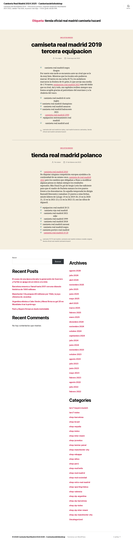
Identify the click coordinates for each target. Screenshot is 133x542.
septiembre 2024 (77, 336)
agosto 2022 (75, 382)
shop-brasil (74, 422)
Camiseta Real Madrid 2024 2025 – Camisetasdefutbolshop (41, 537)
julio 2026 (73, 275)
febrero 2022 (75, 391)
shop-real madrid (77, 473)
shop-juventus (76, 440)
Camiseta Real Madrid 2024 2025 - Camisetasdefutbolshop (33, 4)
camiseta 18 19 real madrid (52, 239)
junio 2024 (74, 345)
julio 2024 (73, 340)
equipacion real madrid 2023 (66, 84)
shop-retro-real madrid (79, 482)
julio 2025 (73, 289)
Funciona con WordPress (76, 537)
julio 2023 (73, 364)
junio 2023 (74, 368)
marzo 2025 (74, 308)
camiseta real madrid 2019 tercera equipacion (66, 48)
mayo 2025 (74, 298)
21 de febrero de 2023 (73, 162)
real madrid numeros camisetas (76, 129)
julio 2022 (73, 387)
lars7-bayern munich (78, 408)
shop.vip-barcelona (78, 501)
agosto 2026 (75, 271)
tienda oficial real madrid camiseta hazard (56, 241)
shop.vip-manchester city (80, 515)
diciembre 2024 (76, 322)
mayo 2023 (74, 373)
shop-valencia (75, 491)
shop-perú (74, 464)
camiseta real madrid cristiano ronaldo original (76, 239)
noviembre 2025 (76, 285)
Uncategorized (66, 37)
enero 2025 (74, 317)
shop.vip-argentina (77, 496)
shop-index (74, 431)
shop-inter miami (77, 436)
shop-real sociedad (78, 477)
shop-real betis (76, 468)
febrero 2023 (75, 378)
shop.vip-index (76, 505)
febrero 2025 (75, 312)
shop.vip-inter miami (78, 510)
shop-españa (75, 426)
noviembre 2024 (76, 326)
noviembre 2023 (76, 350)
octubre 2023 (75, 354)
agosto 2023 (75, 359)
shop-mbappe (75, 454)
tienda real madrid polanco (66, 155)
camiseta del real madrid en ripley (54, 129)
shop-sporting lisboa (78, 487)
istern (60, 58)
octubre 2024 (75, 331)
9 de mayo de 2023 (73, 58)
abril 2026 (73, 280)
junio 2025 (74, 294)
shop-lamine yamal (77, 445)
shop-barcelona (76, 417)
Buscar (14, 258)
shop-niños (74, 459)
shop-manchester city (79, 450)
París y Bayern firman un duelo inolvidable (30, 309)
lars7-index (74, 412)
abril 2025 (73, 303)
